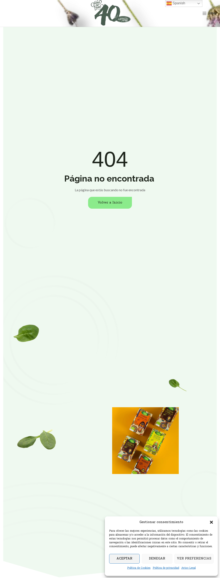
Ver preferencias (194, 558)
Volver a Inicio (110, 202)
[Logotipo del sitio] (110, 13)
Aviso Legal (188, 568)
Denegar (157, 558)
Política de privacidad (166, 568)
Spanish (178, 3)
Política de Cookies (139, 568)
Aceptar (124, 558)
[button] (211, 522)
